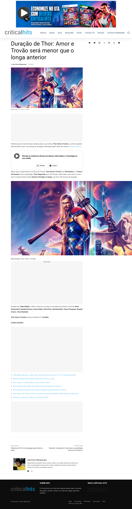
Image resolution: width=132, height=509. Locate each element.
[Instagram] (99, 43)
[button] (128, 32)
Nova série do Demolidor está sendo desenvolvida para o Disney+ (37, 386)
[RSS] (104, 43)
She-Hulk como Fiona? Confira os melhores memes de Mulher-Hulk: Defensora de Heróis (45, 394)
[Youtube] (119, 43)
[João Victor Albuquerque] (19, 465)
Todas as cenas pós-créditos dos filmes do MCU (30, 397)
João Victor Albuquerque (20, 64)
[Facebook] (28, 470)
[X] (32, 470)
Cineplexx (77, 146)
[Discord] (90, 43)
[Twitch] (109, 43)
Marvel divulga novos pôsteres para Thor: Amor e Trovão (34, 379)
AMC (70, 146)
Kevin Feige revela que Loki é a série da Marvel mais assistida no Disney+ (40, 390)
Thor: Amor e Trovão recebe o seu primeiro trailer (31, 382)
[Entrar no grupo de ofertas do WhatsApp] (66, 15)
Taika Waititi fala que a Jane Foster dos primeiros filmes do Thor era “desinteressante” (44, 375)
